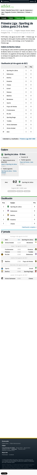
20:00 (19, 252)
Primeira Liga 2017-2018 (27, 139)
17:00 (19, 261)
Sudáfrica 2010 (6, 449)
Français (22, 30)
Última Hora (5, 443)
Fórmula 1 (28, 12)
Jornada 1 (27, 191)
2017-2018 (19, 191)
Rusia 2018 (19, 447)
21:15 (19, 243)
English (18, 30)
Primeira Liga (19, 18)
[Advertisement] (18, 301)
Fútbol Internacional (15, 443)
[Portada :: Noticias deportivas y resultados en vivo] (7, 7)
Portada (3, 18)
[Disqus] (19, 346)
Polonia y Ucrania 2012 (8, 450)
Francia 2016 (21, 449)
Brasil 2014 (27, 447)
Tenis (2, 14)
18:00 (19, 249)
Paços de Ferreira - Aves (26, 162)
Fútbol (3, 10)
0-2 (19, 240)
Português (4, 33)
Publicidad (5, 454)
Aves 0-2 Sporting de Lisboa (9, 164)
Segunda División (10, 12)
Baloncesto (20, 12)
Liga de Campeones (26, 10)
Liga (2, 12)
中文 (8, 33)
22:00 (19, 254)
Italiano (33, 30)
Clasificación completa (28, 227)
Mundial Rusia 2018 (12, 10)
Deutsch (28, 30)
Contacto (11, 454)
